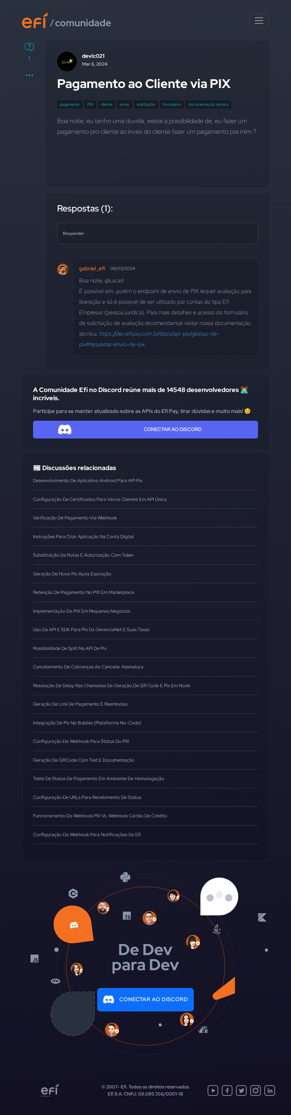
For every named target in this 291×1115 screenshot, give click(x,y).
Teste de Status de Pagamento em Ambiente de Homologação (98, 778)
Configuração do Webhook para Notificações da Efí (87, 835)
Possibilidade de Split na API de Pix (69, 648)
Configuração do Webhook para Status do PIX (81, 741)
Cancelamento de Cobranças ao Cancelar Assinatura (88, 667)
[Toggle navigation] (259, 20)
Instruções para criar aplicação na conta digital (83, 537)
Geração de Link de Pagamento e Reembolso (80, 704)
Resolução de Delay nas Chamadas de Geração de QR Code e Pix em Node (111, 686)
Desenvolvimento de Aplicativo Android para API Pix (87, 481)
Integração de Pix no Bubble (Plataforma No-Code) (87, 723)
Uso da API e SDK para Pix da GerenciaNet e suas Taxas (91, 630)
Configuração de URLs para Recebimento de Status (87, 797)
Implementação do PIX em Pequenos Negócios (81, 611)
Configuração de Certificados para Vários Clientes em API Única (100, 499)
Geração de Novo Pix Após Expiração (72, 574)
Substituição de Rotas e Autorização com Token (83, 555)
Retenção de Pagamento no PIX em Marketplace (83, 592)
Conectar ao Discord (153, 999)
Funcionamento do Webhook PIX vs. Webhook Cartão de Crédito (100, 816)
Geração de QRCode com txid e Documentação (83, 760)
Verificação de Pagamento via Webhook (75, 518)
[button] (29, 75)
